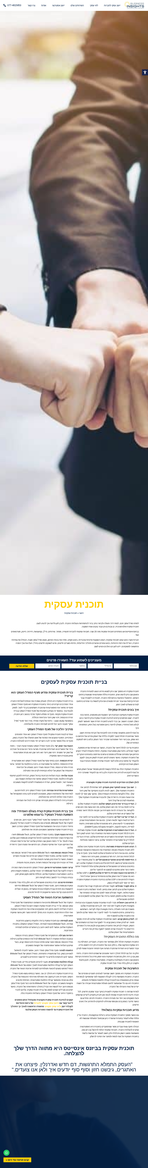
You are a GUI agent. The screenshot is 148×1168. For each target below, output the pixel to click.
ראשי (81, 613)
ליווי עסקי (94, 5)
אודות (43, 5)
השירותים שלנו (77, 5)
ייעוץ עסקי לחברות (112, 5)
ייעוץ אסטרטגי (58, 5)
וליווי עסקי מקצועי (53, 1006)
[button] (145, 72)
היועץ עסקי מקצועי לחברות (46, 1003)
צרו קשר (31, 5)
